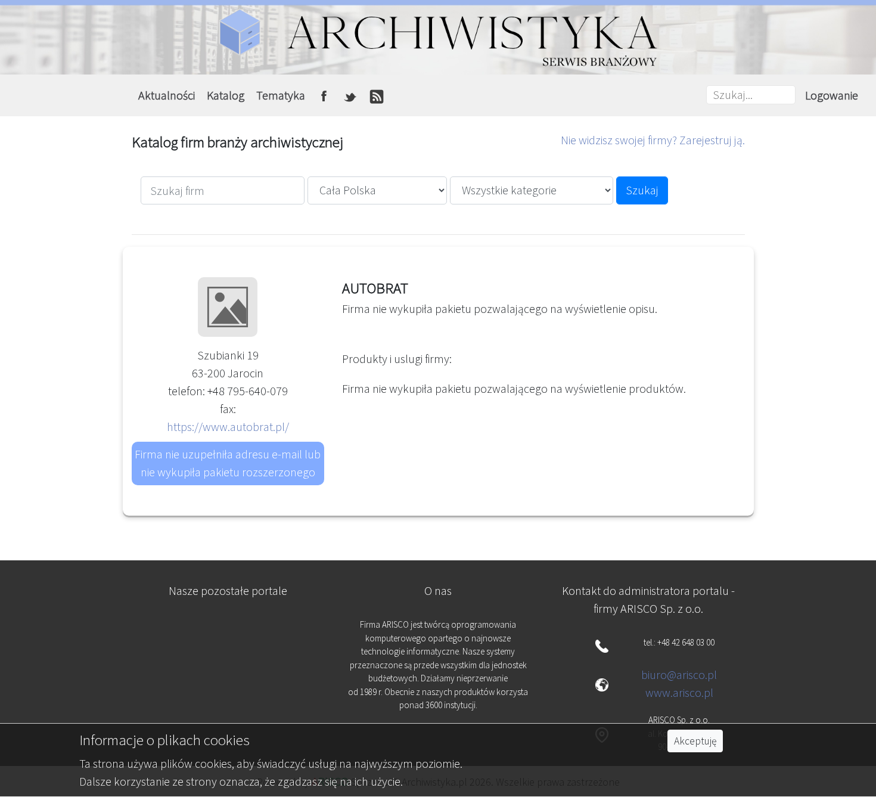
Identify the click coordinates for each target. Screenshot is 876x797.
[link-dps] (228, 631)
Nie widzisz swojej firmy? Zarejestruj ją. (653, 139)
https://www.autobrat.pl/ (228, 426)
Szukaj (642, 189)
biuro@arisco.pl (679, 674)
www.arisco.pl (679, 692)
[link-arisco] (228, 690)
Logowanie (831, 95)
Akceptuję (695, 741)
